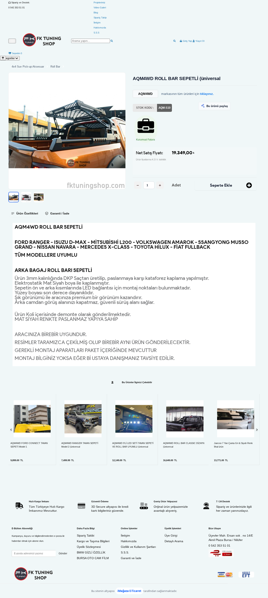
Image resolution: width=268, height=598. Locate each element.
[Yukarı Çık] (3, 58)
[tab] (24, 213)
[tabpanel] (134, 294)
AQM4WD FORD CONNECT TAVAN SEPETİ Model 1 (29, 445)
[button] (67, 130)
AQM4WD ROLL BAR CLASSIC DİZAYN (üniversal (183, 445)
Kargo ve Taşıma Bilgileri (93, 541)
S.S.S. (125, 552)
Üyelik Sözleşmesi (89, 546)
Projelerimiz (99, 2)
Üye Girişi (171, 535)
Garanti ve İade (131, 558)
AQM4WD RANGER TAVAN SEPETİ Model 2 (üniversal (79, 445)
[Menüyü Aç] (12, 41)
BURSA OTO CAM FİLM (93, 558)
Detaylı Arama (174, 541)
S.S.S (96, 32)
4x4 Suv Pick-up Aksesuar (28, 66)
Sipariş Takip (100, 17)
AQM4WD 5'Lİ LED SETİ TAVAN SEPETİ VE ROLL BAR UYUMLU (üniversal (132, 445)
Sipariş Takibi (85, 535)
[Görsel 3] (39, 197)
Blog (96, 12)
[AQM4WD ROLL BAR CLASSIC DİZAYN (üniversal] (185, 418)
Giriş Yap (187, 41)
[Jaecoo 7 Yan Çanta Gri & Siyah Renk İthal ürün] (235, 418)
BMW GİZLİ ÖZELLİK (91, 552)
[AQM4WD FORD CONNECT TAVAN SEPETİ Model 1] (32, 418)
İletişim (97, 22)
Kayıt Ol (200, 41)
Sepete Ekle (221, 185)
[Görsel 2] (26, 197)
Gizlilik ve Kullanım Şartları (138, 546)
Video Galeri (100, 7)
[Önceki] (11, 429)
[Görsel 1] (13, 197)
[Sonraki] (257, 429)
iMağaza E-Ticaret (129, 591)
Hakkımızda (100, 27)
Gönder (63, 553)
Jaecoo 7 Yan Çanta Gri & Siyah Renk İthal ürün (233, 445)
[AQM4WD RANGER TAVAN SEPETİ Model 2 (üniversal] (83, 418)
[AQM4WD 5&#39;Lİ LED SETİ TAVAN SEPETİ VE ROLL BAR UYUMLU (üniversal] (133, 418)
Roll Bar (55, 66)
